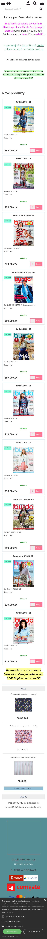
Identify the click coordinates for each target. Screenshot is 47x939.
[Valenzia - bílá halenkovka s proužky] (23, 768)
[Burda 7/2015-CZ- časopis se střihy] (23, 176)
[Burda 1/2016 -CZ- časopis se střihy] (23, 403)
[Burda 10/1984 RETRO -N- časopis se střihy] (23, 289)
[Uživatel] (30, 4)
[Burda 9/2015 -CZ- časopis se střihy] (23, 630)
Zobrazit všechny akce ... (23, 788)
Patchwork (8, 34)
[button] (23, 926)
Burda (16, 30)
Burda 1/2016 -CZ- (23, 385)
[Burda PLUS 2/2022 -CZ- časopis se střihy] (23, 517)
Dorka (24, 30)
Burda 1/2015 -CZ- (23, 442)
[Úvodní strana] (10, 4)
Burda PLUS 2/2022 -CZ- (23, 499)
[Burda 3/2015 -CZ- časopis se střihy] (23, 119)
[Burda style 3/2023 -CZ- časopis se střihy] (23, 573)
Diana (31, 34)
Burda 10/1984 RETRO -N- (23, 272)
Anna (18, 34)
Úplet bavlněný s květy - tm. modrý (23, 694)
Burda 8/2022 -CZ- (23, 329)
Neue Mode (35, 30)
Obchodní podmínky (23, 864)
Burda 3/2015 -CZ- (23, 102)
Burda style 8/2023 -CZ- (23, 215)
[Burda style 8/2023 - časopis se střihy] (23, 233)
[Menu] (3, 3)
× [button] (45, 900)
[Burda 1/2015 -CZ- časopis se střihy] (23, 460)
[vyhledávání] (36, 4)
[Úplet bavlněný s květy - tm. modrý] (23, 705)
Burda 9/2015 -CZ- (23, 613)
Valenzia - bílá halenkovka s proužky (23, 757)
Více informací (7, 912)
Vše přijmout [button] (12, 932)
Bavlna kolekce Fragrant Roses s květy (23, 726)
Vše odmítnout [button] (34, 932)
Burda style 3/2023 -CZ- (23, 556)
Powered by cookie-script (10, 936)
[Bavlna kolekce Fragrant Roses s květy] (23, 736)
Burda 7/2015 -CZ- (23, 158)
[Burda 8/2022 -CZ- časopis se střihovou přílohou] (23, 346)
